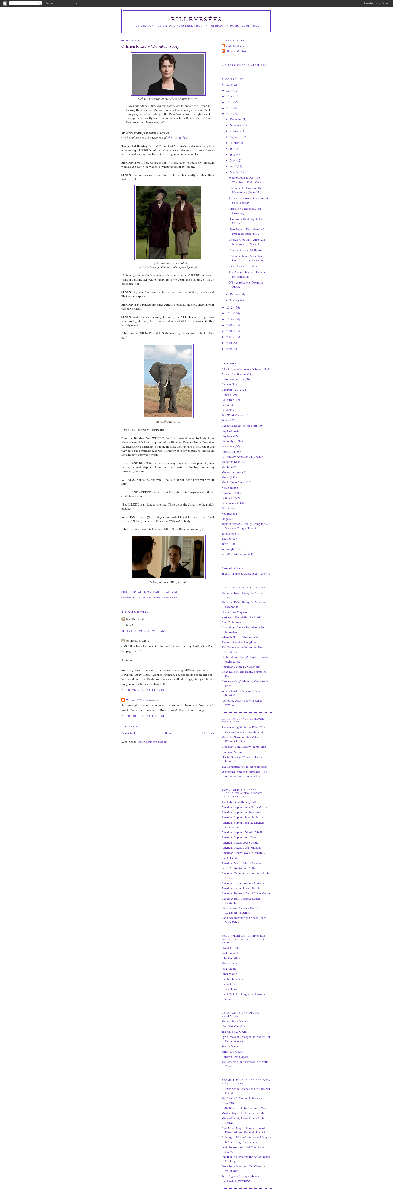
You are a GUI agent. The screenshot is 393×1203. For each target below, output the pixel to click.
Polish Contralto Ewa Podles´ (239, 868)
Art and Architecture (234, 374)
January (235, 300)
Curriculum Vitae (232, 568)
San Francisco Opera (234, 1031)
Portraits (227, 508)
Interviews (228, 446)
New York (228, 488)
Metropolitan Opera (234, 1021)
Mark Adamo (230, 963)
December (236, 119)
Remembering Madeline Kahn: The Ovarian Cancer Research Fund (243, 729)
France (226, 420)
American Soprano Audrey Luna (241, 812)
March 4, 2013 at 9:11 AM (143, 631)
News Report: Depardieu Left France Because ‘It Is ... (247, 231)
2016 (229, 96)
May (233, 160)
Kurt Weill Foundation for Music (242, 617)
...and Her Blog (231, 858)
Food (225, 410)
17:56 (174, 592)
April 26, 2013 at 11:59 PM (143, 690)
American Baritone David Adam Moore (246, 893)
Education (228, 400)
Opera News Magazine (235, 612)
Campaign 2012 (231, 389)
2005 (229, 349)
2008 (229, 331)
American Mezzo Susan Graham (241, 847)
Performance (229, 503)
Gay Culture (229, 431)
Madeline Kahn (231, 462)
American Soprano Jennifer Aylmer (243, 817)
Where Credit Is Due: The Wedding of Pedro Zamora (246, 179)
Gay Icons (228, 436)
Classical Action (232, 752)
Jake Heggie (229, 968)
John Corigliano (232, 958)
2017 (229, 90)
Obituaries (228, 498)
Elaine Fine (229, 984)
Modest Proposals (232, 472)
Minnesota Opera (232, 1051)
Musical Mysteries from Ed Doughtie (244, 1113)
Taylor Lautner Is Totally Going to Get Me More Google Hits (245, 526)
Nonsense (169, 597)
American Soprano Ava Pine (239, 837)
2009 (229, 325)
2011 (229, 313)
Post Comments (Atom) (152, 742)
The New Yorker (176, 137)
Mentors (227, 467)
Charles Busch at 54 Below (245, 250)
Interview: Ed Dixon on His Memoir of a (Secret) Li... (246, 190)
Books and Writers (233, 379)
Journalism (228, 451)
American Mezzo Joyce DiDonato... (243, 853)
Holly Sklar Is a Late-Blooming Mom (244, 1108)
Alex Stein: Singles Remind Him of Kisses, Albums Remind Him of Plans (246, 1130)
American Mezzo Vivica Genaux (242, 863)
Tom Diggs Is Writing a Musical (241, 1176)
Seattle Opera (230, 1046)
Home (168, 733)
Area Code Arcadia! (234, 622)
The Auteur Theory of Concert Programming (247, 274)
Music (225, 477)
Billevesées (196, 19)
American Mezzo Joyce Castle (240, 842)
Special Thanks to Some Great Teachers (246, 573)
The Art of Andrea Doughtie (239, 642)
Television (228, 533)
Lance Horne (229, 989)
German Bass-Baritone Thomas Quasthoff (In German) (240, 910)
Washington (229, 549)
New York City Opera (235, 1026)
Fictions (227, 405)
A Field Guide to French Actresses (242, 369)
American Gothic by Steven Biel (241, 667)
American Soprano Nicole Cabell (242, 832)
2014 (229, 108)
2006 (229, 343)
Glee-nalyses (229, 441)
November (236, 125)
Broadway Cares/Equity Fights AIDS (244, 747)
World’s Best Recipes (234, 554)
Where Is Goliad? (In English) (240, 637)
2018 (229, 84)
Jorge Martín (229, 973)
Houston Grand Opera (235, 1057)
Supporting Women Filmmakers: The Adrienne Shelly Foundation (244, 774)
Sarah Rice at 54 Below (243, 266)
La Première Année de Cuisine (240, 457)
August (234, 143)
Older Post (208, 733)
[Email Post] (179, 592)
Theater (226, 538)
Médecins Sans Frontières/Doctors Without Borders (242, 739)
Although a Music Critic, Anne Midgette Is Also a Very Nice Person (247, 1139)
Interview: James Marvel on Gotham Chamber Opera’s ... (247, 258)
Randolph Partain (232, 979)
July (233, 149)
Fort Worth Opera (232, 415)
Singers (226, 519)
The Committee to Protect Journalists (244, 767)
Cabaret (226, 384)
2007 (229, 337)
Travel (225, 544)
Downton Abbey (149, 597)
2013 (229, 114)
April (233, 166)
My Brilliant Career (234, 482)
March (234, 172)
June (233, 154)
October (235, 131)
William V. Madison (138, 700)
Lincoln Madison (233, 46)
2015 (229, 102)
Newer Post (128, 733)
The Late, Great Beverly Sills (239, 802)
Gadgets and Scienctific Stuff (239, 425)
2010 (229, 319)
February (236, 294)
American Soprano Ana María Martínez (246, 807)
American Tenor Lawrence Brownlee (244, 883)
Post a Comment (131, 726)
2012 (229, 307)
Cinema (226, 395)
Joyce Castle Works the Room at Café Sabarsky (248, 200)
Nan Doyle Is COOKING (236, 1181)
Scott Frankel (230, 953)
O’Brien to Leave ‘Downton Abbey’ (151, 46)
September (237, 137)
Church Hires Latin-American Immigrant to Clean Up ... (247, 241)
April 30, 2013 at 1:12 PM (142, 716)
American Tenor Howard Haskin (241, 888)
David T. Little (230, 948)
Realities (227, 513)
